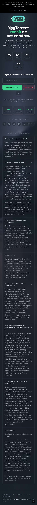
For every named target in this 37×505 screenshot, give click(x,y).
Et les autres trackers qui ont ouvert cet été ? (15, 285)
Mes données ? (10, 255)
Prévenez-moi (12, 87)
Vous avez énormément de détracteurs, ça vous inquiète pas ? (17, 328)
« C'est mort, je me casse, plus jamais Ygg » (16, 382)
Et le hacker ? (10, 430)
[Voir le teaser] (18, 93)
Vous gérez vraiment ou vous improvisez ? (15, 221)
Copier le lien (29, 123)
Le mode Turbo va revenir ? (15, 163)
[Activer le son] (33, 501)
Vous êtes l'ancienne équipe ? (16, 139)
